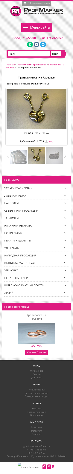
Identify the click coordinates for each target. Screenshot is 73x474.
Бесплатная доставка (36, 393)
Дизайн (9, 293)
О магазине (36, 370)
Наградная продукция (20, 255)
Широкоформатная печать (24, 285)
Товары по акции (36, 411)
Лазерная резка (15, 195)
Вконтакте (36, 427)
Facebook (37, 434)
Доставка (36, 377)
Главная (10, 64)
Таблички (11, 218)
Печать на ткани (16, 278)
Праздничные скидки (36, 396)
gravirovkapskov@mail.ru (36, 446)
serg (51, 141)
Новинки (37, 408)
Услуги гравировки (18, 188)
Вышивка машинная (19, 263)
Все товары (36, 415)
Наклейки (11, 203)
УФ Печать (11, 248)
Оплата (37, 374)
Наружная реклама (18, 225)
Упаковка (11, 270)
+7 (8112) (50, 38)
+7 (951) (23, 38)
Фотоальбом (24, 64)
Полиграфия (13, 233)
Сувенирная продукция (21, 210)
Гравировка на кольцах (36, 317)
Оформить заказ (41, 2)
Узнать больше (36, 352)
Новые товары (37, 389)
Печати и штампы (17, 240)
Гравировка (39, 64)
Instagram (36, 430)
